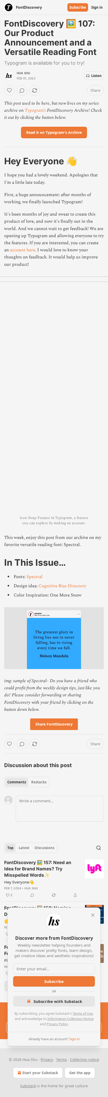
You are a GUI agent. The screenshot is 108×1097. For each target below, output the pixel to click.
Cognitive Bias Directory (62, 586)
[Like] (9, 90)
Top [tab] (10, 847)
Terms (61, 1059)
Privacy (47, 1059)
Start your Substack (40, 1072)
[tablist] (27, 782)
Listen (96, 75)
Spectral (34, 576)
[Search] (98, 848)
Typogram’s (35, 110)
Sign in (97, 7)
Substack (28, 1085)
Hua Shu (23, 73)
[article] (54, 878)
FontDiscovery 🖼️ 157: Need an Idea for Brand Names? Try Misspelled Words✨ (37, 869)
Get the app (79, 1072)
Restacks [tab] (38, 782)
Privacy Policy (57, 1024)
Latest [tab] (24, 847)
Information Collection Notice (70, 1018)
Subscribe (77, 7)
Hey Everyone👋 (19, 882)
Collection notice (84, 1059)
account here (22, 250)
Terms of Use (83, 1013)
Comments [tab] (16, 782)
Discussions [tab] (44, 847)
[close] (93, 915)
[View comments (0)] (22, 90)
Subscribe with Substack (58, 1001)
